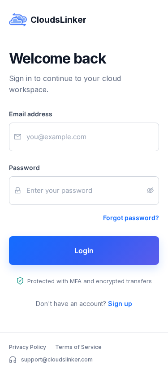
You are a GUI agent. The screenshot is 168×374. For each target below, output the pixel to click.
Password (24, 167)
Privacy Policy (27, 347)
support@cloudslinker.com (57, 359)
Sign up (120, 303)
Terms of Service (78, 347)
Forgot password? (131, 217)
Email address (30, 114)
